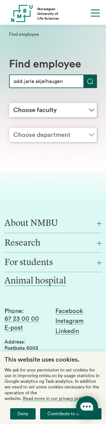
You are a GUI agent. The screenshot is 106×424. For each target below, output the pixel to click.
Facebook (69, 311)
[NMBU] (53, 14)
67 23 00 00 (22, 319)
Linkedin (67, 331)
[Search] (90, 81)
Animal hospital (35, 281)
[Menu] (95, 13)
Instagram (69, 321)
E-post (14, 328)
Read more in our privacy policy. (55, 398)
